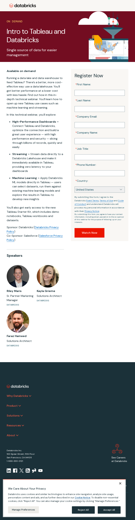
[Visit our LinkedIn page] (9, 470)
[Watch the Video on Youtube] (40, 470)
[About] (17, 435)
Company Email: (86, 116)
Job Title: (82, 149)
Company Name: (86, 132)
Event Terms (92, 200)
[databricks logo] (18, 386)
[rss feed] (28, 470)
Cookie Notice (82, 497)
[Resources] (23, 425)
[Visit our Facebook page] (15, 470)
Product (12, 406)
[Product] (20, 406)
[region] (64, 498)
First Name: (83, 84)
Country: (81, 181)
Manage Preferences (23, 509)
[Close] (120, 483)
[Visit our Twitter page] (21, 470)
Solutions (13, 415)
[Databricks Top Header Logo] (22, 6)
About (11, 435)
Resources (14, 425)
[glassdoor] (34, 470)
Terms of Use (106, 200)
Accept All (109, 509)
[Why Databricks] (30, 396)
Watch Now (89, 233)
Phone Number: (85, 165)
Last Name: (83, 100)
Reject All (83, 509)
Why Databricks (17, 396)
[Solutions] (22, 416)
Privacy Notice (92, 211)
